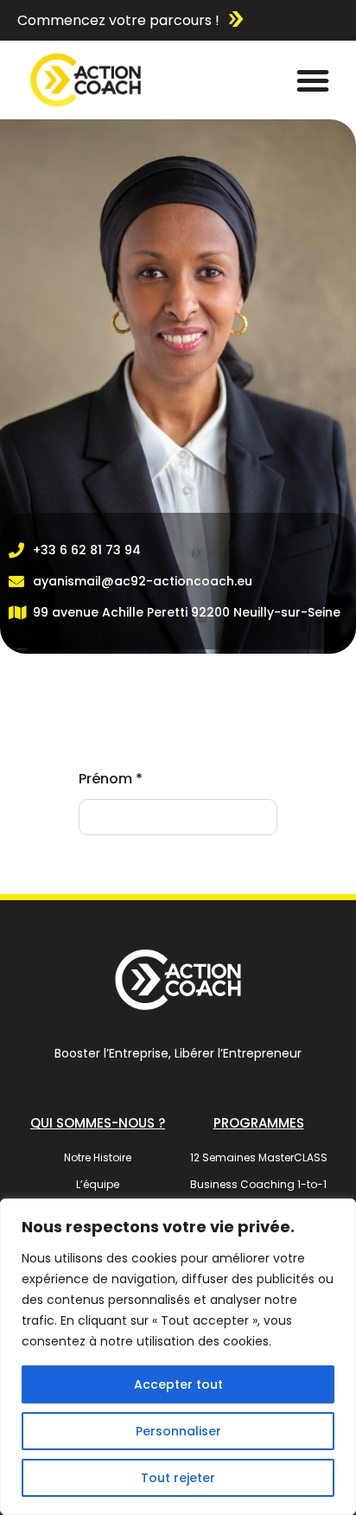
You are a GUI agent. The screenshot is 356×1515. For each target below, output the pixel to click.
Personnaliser (178, 1431)
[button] (313, 80)
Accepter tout (178, 1384)
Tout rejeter (178, 1477)
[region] (178, 1357)
